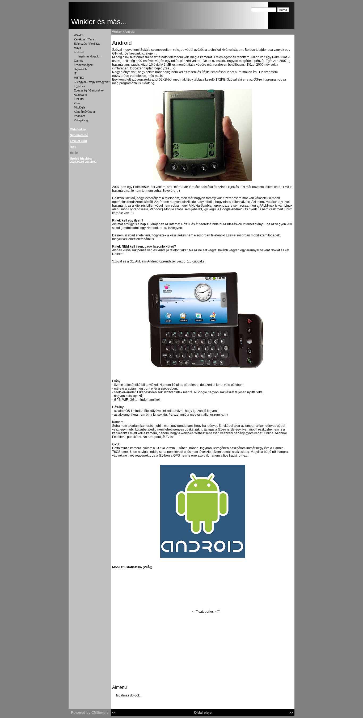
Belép (74, 152)
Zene (77, 103)
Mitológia (79, 107)
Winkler (78, 35)
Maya (77, 47)
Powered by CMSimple (89, 713)
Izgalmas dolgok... (89, 56)
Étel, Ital (79, 99)
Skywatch (80, 69)
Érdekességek (83, 64)
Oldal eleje (203, 713)
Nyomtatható (79, 135)
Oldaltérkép (78, 129)
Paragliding (81, 120)
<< (114, 713)
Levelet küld (78, 141)
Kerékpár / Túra (84, 39)
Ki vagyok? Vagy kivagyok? (91, 82)
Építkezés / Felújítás (87, 43)
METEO (79, 77)
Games (78, 60)
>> (291, 713)
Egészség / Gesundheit (89, 90)
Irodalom (79, 116)
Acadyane (80, 94)
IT (75, 73)
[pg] (73, 146)
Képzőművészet (84, 111)
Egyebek (79, 86)
